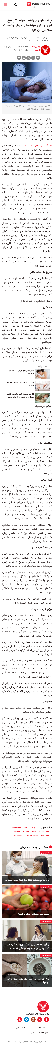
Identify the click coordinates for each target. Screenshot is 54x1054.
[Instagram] (33, 1019)
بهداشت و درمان (29, 827)
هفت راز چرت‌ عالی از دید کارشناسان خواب (19, 384)
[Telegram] (26, 1019)
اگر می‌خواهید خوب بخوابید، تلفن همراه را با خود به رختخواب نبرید (20, 396)
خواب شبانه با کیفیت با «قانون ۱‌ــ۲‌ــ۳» (21, 372)
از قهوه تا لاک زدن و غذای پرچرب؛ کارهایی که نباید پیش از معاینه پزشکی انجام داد (28, 946)
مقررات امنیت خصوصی (40, 1032)
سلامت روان (45, 835)
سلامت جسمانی (15, 827)
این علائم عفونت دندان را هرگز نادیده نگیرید (27, 880)
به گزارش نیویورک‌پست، (38, 145)
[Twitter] (28, 58)
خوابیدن (26, 831)
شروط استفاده (43, 1027)
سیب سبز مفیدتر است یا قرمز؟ (33, 914)
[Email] (24, 58)
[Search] (15, 5)
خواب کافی (16, 831)
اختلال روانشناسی (32, 835)
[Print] (19, 58)
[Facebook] (38, 58)
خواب (34, 831)
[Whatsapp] (33, 58)
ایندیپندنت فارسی (35, 48)
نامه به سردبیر (21, 1027)
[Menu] (5, 5)
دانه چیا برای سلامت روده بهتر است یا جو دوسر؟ (28, 980)
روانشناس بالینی (17, 835)
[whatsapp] (19, 1019)
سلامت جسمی (44, 831)
